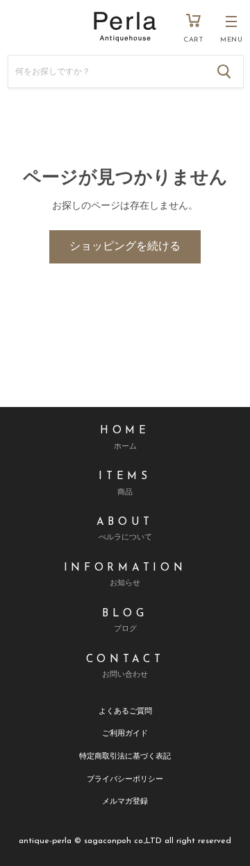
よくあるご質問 (125, 710)
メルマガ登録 (125, 800)
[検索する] (224, 71)
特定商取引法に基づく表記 (125, 755)
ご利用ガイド (125, 732)
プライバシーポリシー (125, 778)
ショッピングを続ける (125, 246)
